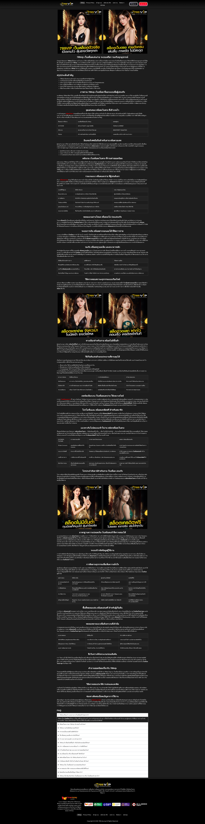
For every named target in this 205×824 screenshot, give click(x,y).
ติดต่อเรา (121, 2)
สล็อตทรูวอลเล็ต (96, 700)
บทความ (115, 2)
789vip (82, 2)
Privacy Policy (90, 2)
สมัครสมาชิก (107, 2)
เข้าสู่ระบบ (99, 2)
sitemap (102, 5)
